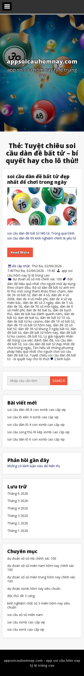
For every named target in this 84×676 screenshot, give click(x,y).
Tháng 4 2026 (17, 508)
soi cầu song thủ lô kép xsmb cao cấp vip (38, 432)
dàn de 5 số (64, 302)
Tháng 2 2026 (17, 523)
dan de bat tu (28, 317)
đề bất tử (35, 336)
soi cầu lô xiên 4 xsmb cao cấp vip (33, 417)
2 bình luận (62, 359)
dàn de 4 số (40, 295)
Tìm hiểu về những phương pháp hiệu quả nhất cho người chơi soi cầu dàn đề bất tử (40, 351)
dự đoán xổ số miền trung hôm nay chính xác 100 (41, 579)
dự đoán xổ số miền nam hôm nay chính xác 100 (40, 568)
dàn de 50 (14, 306)
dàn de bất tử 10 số (55, 317)
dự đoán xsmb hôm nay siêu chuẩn (33, 589)
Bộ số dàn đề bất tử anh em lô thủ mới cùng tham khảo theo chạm (41, 289)
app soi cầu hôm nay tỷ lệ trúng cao (40, 273)
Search (58, 380)
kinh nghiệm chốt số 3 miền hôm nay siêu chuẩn (38, 605)
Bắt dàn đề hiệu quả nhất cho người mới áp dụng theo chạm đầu (41, 283)
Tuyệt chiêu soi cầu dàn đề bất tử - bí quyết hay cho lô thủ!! (41, 357)
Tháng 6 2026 (17, 494)
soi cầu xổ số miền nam (25, 615)
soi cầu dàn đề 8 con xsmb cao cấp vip (36, 410)
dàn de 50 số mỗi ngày (41, 306)
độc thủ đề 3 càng (21, 596)
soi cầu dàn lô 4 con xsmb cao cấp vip (36, 425)
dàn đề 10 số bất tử (59, 321)
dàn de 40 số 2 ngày (38, 302)
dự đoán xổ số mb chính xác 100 (37, 279)
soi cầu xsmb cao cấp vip (26, 622)
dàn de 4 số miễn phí (32, 299)
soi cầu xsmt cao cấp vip (25, 630)
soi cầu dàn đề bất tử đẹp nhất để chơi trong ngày (38, 179)
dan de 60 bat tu (38, 310)
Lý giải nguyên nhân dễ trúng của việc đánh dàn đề (40, 338)
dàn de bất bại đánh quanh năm (38, 314)
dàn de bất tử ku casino (25, 321)
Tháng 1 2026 (17, 531)
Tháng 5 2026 (17, 501)
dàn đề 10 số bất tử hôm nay (29, 325)
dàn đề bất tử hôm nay (40, 332)
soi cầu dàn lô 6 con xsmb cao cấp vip (36, 439)
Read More (20, 252)
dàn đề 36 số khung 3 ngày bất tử (43, 329)
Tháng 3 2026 (17, 516)
